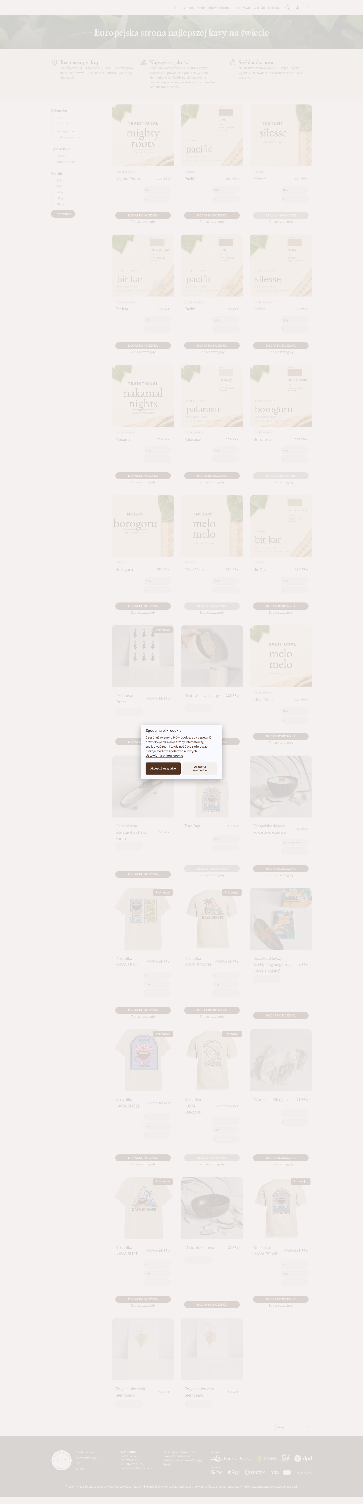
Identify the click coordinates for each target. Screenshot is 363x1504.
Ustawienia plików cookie (164, 755)
